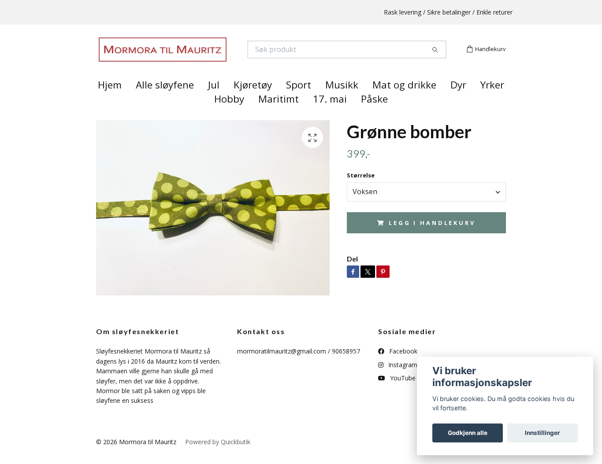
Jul (213, 100)
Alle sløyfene (165, 100)
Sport (298, 100)
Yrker (492, 100)
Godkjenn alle (467, 432)
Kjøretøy (253, 100)
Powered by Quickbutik (217, 457)
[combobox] (426, 207)
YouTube (402, 394)
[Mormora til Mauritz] (199, 57)
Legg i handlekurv (432, 238)
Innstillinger (542, 432)
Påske (374, 115)
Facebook (402, 367)
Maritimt (278, 115)
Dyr (458, 100)
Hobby (229, 115)
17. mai (330, 115)
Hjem (110, 100)
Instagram (401, 380)
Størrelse (361, 191)
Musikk (341, 100)
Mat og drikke (404, 100)
